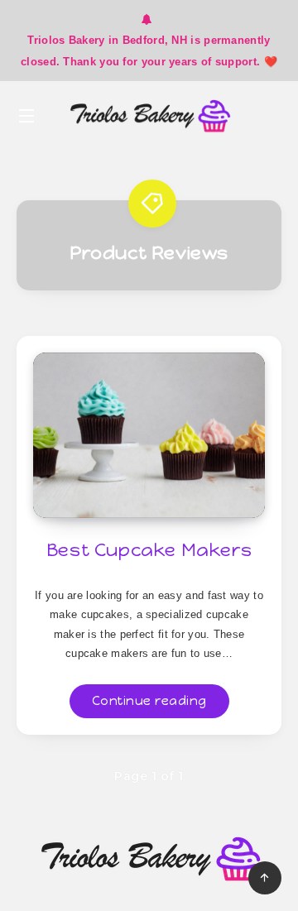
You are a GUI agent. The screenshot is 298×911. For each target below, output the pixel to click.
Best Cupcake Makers (149, 550)
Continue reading (149, 700)
